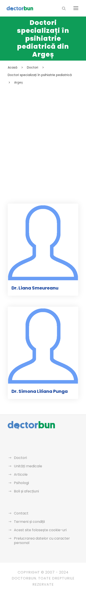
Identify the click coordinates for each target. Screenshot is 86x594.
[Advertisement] (43, 130)
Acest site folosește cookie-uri (40, 530)
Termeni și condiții (29, 521)
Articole (21, 474)
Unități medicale (28, 466)
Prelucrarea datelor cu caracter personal (42, 540)
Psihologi (21, 482)
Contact (21, 513)
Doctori (20, 457)
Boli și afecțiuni (26, 491)
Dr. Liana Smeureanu (34, 288)
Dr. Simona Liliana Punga (39, 391)
